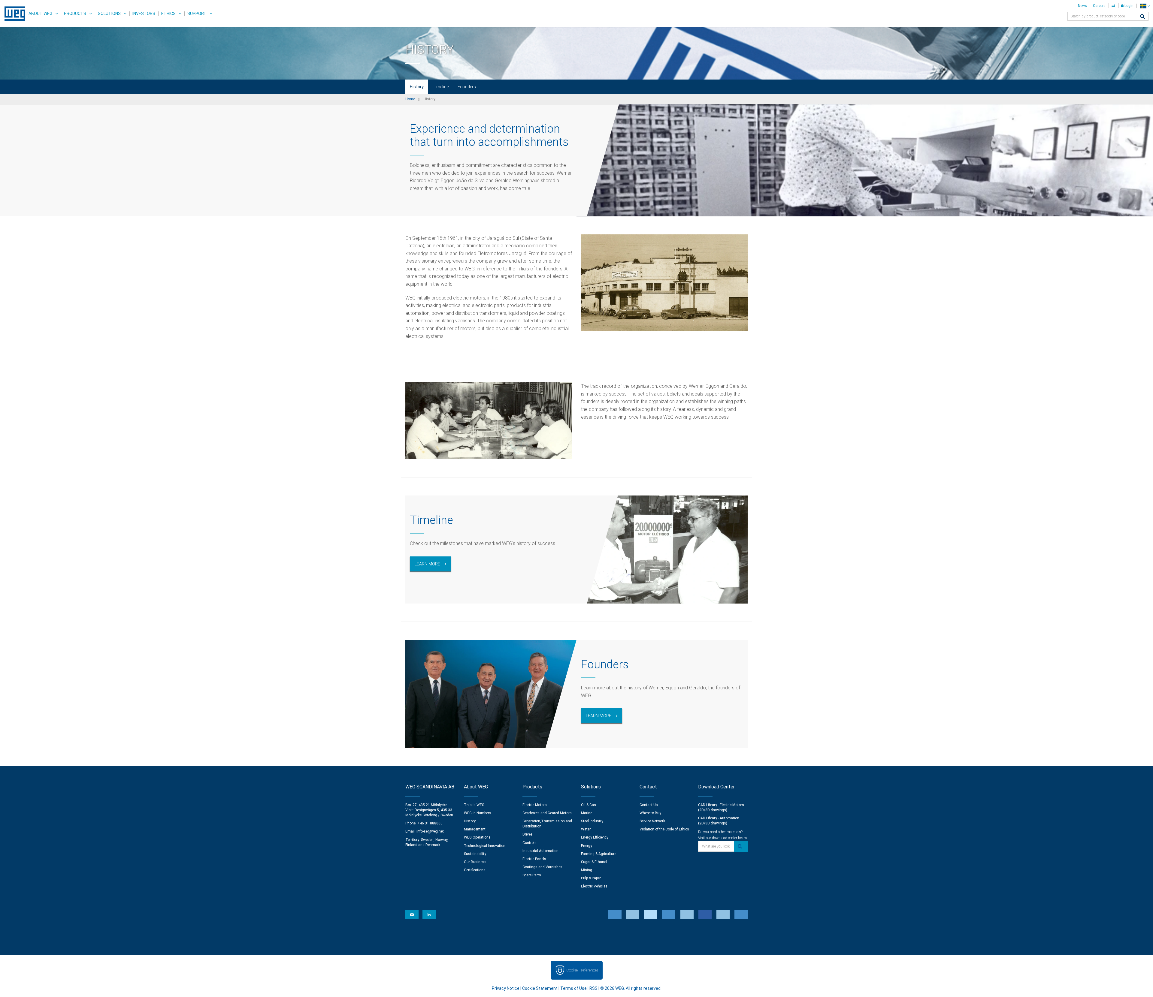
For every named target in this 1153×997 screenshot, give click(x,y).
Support (197, 13)
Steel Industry (592, 821)
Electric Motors (534, 805)
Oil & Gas (588, 805)
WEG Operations (477, 837)
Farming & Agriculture (598, 854)
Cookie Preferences (582, 970)
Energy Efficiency (594, 837)
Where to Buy (650, 813)
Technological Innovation (484, 846)
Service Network (652, 821)
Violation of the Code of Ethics (664, 829)
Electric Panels (534, 859)
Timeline (441, 86)
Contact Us (649, 805)
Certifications (475, 870)
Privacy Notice (505, 988)
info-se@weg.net (430, 831)
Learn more (598, 715)
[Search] (1142, 17)
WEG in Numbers (477, 813)
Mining (586, 870)
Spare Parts (531, 875)
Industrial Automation (540, 851)
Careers (1099, 6)
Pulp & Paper (591, 878)
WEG (13, 13)
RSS (593, 988)
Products (75, 13)
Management (475, 829)
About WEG (40, 13)
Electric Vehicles (594, 886)
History (417, 86)
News (1082, 6)
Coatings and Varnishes (542, 867)
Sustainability (475, 854)
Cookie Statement (540, 988)
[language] (1144, 6)
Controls (529, 843)
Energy (586, 846)
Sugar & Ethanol (594, 862)
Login (1128, 6)
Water (586, 829)
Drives (527, 834)
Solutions (109, 13)
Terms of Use (573, 988)
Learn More (427, 564)
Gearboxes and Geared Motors (547, 813)
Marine (586, 813)
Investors (143, 13)
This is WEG (474, 805)
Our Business (475, 862)
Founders (467, 86)
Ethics (168, 13)
